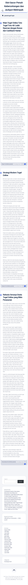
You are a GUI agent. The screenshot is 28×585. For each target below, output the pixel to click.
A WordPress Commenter (10, 518)
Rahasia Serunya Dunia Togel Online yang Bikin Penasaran (12, 297)
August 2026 (7, 529)
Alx (21, 579)
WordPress (13, 579)
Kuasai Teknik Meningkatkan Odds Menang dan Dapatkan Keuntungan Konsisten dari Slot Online (12, 499)
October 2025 (7, 546)
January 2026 (7, 541)
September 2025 (8, 547)
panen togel (9, 43)
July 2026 (6, 531)
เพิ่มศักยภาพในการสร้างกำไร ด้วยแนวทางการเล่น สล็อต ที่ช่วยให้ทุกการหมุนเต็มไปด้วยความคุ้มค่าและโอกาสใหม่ (13, 507)
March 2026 (7, 538)
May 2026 (6, 534)
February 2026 (7, 539)
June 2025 (6, 552)
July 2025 (6, 551)
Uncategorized (17, 164)
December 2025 (8, 542)
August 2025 (7, 549)
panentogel (22, 339)
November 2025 (8, 544)
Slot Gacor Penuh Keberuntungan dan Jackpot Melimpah (14, 6)
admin (11, 164)
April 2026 (6, 536)
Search (6, 479)
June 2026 (6, 533)
